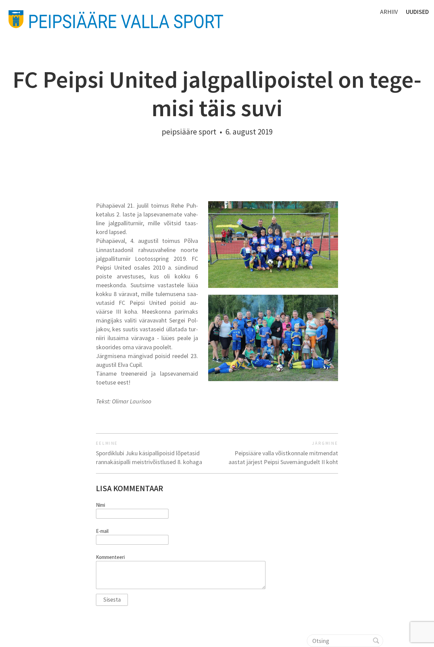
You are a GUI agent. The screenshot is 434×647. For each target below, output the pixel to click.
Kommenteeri (110, 557)
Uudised (417, 12)
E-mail (102, 531)
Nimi (100, 505)
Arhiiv (389, 12)
